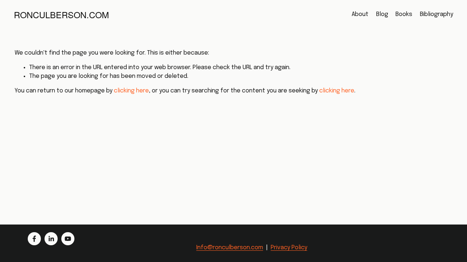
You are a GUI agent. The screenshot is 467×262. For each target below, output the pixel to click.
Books (403, 14)
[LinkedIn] (51, 238)
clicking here (131, 91)
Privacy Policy (289, 248)
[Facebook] (34, 238)
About (360, 14)
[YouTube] (67, 238)
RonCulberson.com (61, 14)
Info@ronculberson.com (229, 248)
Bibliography (436, 14)
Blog (382, 14)
